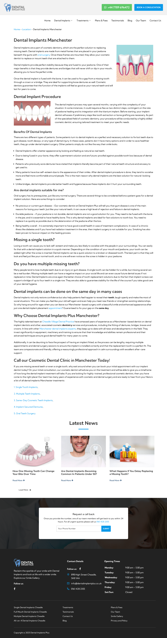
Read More (18, 480)
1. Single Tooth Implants (26, 387)
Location (26, 29)
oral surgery (44, 54)
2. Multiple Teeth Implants (27, 393)
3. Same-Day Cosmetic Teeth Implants (33, 400)
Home (47, 20)
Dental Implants (62, 20)
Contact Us (155, 20)
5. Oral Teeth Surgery (24, 413)
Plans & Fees (101, 20)
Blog (130, 20)
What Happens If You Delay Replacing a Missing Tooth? (131, 472)
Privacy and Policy (119, 620)
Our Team (141, 20)
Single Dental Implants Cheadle (28, 607)
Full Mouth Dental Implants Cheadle (30, 612)
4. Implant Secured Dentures (28, 406)
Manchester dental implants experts (57, 328)
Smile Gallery (117, 616)
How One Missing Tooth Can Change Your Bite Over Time (33, 472)
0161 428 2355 (102, 521)
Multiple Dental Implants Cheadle (29, 616)
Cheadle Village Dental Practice (58, 321)
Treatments (83, 20)
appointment (55, 308)
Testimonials (117, 20)
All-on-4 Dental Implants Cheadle (29, 620)
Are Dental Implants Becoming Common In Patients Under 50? (79, 472)
